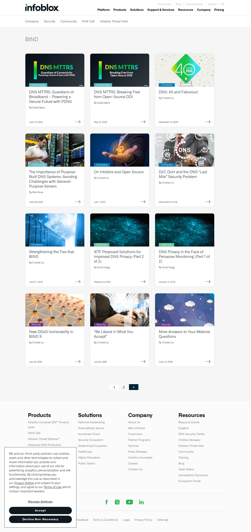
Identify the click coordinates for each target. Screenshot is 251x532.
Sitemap (162, 519)
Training (183, 457)
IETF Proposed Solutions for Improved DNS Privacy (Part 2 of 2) (119, 256)
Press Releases (137, 451)
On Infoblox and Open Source (119, 172)
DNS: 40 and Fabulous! (178, 92)
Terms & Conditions (105, 519)
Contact (212, 4)
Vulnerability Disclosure (193, 475)
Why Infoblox (136, 428)
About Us (134, 422)
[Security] (54, 296)
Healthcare (85, 451)
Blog (178, 4)
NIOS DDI (34, 433)
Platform (103, 10)
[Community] (54, 56)
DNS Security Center (191, 434)
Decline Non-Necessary (40, 519)
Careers (133, 463)
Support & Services (160, 10)
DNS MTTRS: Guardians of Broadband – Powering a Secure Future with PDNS (51, 97)
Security (49, 21)
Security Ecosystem (90, 439)
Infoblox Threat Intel (114, 21)
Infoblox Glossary (189, 439)
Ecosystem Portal (189, 481)
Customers (135, 434)
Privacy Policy (143, 519)
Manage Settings (40, 501)
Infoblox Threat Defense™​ (44, 439)
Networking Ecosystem (92, 445)
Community (164, 4)
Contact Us (135, 469)
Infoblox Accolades (140, 457)
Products (119, 10)
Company (204, 10)
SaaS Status (186, 469)
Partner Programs (139, 439)
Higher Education (89, 457)
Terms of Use (52, 487)
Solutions (137, 10)
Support (183, 428)
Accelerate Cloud (89, 434)
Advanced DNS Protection (44, 444)
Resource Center (189, 422)
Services (133, 445)
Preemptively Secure (91, 428)
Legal (126, 519)
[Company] (184, 56)
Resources (185, 10)
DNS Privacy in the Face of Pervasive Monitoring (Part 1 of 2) (184, 256)
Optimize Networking (91, 422)
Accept (40, 510)
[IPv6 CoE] (119, 216)
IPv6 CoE (88, 21)
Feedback (82, 519)
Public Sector (86, 463)
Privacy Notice (24, 483)
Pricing (219, 10)
